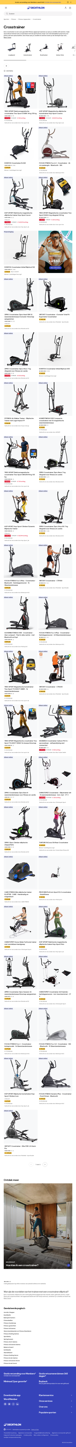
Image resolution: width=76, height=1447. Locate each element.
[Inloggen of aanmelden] (65, 8)
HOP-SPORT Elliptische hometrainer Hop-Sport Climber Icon (19, 1095)
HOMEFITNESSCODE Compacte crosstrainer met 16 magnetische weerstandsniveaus (51, 420)
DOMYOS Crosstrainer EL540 (15, 163)
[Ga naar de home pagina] (35, 7)
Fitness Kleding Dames (11, 1334)
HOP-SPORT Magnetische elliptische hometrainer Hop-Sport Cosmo (53, 112)
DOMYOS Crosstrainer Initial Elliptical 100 (19, 267)
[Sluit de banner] (70, 2)
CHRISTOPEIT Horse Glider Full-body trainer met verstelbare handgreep (20, 943)
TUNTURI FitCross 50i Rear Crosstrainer (53, 842)
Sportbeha (7, 1336)
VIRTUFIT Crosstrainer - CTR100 (50, 581)
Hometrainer (28, 55)
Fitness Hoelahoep (10, 1323)
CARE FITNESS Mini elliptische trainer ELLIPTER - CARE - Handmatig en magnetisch (18, 894)
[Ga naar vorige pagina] (31, 1164)
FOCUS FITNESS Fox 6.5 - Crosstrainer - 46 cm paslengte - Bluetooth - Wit (55, 164)
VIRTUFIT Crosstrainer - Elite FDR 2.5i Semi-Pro (20, 1147)
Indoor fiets (60, 55)
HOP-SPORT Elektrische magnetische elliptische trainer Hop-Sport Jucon (18, 214)
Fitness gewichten (10, 1326)
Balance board (8, 1347)
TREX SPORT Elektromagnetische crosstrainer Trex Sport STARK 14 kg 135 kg (20, 112)
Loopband (11, 55)
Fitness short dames (10, 1342)
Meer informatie (55, 267)
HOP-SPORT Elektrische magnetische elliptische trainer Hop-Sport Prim (53, 943)
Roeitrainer (44, 55)
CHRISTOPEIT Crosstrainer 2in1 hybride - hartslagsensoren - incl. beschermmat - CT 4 (55, 994)
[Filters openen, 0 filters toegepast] (6, 66)
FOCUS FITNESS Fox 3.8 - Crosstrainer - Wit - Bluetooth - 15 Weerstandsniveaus (55, 1045)
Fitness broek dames (11, 1358)
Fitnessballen (8, 1320)
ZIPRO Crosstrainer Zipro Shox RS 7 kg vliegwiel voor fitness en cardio (53, 528)
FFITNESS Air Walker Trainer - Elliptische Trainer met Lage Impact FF (19, 419)
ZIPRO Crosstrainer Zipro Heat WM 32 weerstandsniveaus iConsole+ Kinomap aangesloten (19, 317)
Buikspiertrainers (9, 1317)
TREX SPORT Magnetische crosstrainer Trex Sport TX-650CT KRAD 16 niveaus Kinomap (20, 742)
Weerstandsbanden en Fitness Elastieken (17, 1331)
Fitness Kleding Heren (11, 1355)
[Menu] (6, 8)
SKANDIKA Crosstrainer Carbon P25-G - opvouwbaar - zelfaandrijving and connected (54, 743)
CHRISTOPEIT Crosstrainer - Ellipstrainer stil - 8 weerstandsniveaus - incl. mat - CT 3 (55, 794)
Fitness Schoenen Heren (12, 1360)
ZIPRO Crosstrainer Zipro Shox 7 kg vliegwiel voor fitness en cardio (17, 370)
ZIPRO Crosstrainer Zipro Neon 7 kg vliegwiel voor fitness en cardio (52, 473)
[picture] (21, 92)
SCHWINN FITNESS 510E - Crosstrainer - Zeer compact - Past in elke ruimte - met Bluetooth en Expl (19, 635)
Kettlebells (7, 1350)
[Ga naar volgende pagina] (45, 1164)
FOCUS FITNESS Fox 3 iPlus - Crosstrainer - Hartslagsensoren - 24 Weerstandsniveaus (55, 634)
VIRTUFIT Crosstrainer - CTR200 (51, 687)
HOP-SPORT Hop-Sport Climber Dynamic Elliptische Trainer (19, 528)
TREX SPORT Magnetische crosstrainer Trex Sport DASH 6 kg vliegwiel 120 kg (55, 214)
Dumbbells (7, 1315)
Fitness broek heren (10, 1363)
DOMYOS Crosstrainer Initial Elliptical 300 (54, 369)
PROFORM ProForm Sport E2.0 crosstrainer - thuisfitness (55, 893)
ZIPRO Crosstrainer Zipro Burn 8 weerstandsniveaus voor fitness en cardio (20, 794)
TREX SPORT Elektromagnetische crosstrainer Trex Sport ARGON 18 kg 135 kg (19, 474)
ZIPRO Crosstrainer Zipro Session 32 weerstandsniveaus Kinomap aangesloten (20, 993)
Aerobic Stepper (9, 1312)
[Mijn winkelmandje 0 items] (70, 8)
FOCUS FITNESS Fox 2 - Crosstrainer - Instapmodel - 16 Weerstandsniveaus (18, 1045)
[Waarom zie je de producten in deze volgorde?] (5, 71)
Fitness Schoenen (9, 1328)
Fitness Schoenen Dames (12, 1344)
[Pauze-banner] (67, 2)
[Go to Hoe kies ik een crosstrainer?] (68, 1265)
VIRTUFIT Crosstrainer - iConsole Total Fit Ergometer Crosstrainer (54, 316)
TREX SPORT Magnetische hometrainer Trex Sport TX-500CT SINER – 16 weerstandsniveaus (19, 689)
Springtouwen (8, 1339)
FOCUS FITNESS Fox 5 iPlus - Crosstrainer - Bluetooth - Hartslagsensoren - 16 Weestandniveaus (20, 583)
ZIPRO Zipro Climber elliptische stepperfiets (16, 844)
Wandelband (8, 1352)
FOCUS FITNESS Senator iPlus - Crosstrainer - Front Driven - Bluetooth (55, 1095)
